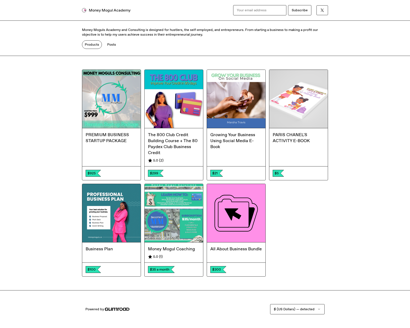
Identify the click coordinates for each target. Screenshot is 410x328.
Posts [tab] (111, 44)
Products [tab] (92, 44)
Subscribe (300, 10)
